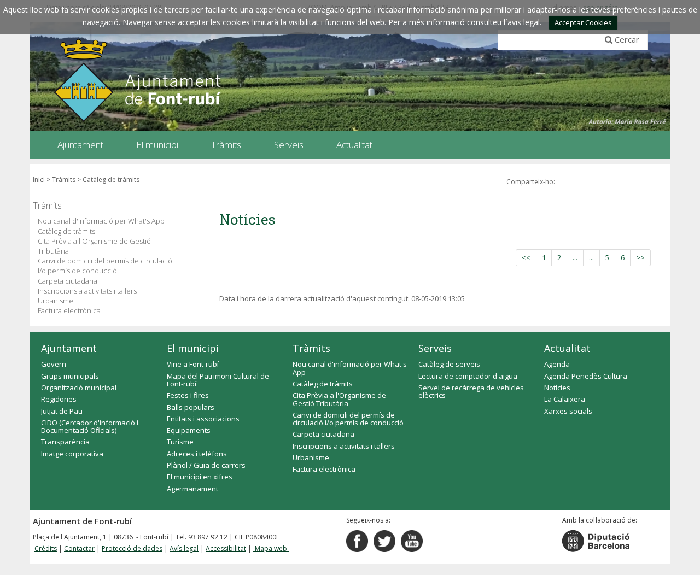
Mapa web (271, 548)
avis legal (524, 22)
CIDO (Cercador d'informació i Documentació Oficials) (89, 426)
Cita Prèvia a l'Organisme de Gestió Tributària (94, 246)
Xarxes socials (568, 411)
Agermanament (192, 489)
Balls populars (190, 407)
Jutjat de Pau (62, 411)
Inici (39, 179)
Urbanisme (55, 301)
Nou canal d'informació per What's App (101, 221)
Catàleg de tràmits (111, 179)
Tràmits (63, 179)
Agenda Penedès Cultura (585, 376)
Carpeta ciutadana (67, 281)
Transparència (65, 442)
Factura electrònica (69, 310)
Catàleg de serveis (449, 364)
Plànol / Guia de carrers (206, 465)
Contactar (79, 548)
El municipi (193, 348)
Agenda (557, 364)
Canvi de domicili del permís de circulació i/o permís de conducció (105, 265)
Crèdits (45, 548)
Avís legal (184, 548)
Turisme (180, 442)
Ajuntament (69, 348)
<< (526, 257)
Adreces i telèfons (197, 454)
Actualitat (567, 348)
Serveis (435, 348)
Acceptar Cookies (583, 22)
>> (640, 257)
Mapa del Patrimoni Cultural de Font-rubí (218, 380)
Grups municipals (70, 376)
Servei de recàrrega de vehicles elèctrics (471, 391)
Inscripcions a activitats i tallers (87, 291)
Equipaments (189, 430)
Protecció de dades (132, 548)
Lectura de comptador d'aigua (467, 376)
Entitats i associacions (203, 419)
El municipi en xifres (199, 477)
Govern (53, 364)
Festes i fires (188, 395)
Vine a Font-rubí (193, 364)
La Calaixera (564, 399)
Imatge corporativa (72, 454)
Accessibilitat (226, 548)
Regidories (59, 399)
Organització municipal (78, 387)
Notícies (557, 387)
